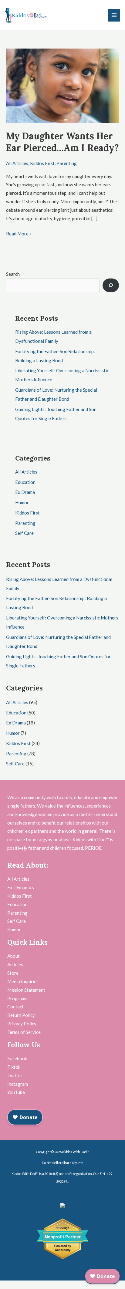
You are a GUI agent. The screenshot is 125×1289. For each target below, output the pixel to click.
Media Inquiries (23, 981)
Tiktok (13, 1067)
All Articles (17, 163)
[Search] (111, 285)
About (13, 956)
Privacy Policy (21, 1023)
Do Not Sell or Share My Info (62, 1163)
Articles (15, 964)
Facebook (17, 1058)
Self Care (24, 533)
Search (13, 274)
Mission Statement (26, 990)
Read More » (19, 233)
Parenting (66, 163)
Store (13, 973)
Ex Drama (25, 492)
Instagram (17, 1084)
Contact (15, 1006)
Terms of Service (24, 1032)
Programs (17, 998)
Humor (22, 502)
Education (25, 482)
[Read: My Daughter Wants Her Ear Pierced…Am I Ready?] (62, 85)
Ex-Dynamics (20, 887)
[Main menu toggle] (114, 15)
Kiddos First (42, 163)
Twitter (14, 1075)
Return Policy (21, 1015)
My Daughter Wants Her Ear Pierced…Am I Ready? (62, 142)
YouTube (16, 1092)
